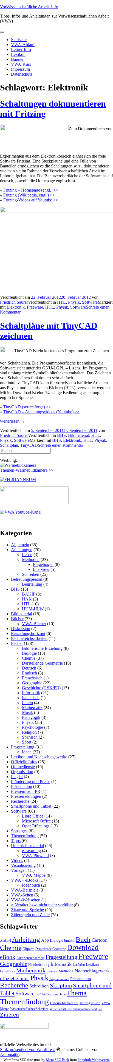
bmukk (69, 940)
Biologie (29, 653)
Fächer (17, 643)
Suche (40, 994)
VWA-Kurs (21, 64)
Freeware (35, 307)
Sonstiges (19, 830)
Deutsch (29, 668)
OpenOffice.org (35, 826)
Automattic (9, 1054)
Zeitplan (97, 1008)
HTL (61, 302)
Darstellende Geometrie (42, 663)
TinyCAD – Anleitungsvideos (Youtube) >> (41, 411)
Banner (17, 59)
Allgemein (20, 544)
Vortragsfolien (90, 1003)
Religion (29, 732)
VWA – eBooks (24, 880)
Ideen (27, 752)
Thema (77, 993)
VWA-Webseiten (25, 900)
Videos (17, 860)
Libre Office (32, 816)
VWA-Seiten (22, 895)
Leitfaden (79, 965)
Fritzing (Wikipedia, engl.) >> (29, 195)
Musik (27, 712)
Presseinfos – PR (25, 791)
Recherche (20, 801)
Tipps (16, 840)
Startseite (19, 39)
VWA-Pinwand (35, 855)
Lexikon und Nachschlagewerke (39, 756)
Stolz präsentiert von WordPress (27, 1049)
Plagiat (17, 776)
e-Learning (31, 850)
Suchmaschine (56, 994)
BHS (61, 435)
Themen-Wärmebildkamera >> (26, 470)
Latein (27, 702)
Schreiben (30, 574)
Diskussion (20, 628)
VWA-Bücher (34, 623)
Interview (41, 569)
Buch (83, 939)
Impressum (20, 69)
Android (5, 941)
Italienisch (30, 697)
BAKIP (28, 594)
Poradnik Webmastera (94, 1060)
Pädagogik (31, 717)
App (45, 940)
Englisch (29, 673)
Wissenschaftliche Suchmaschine (70, 1008)
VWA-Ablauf (23, 44)
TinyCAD (29, 445)
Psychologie (32, 727)
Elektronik (16, 307)
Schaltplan (9, 445)
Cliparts (28, 949)
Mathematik (32, 707)
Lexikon (18, 54)
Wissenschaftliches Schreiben (29, 1009)
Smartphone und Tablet (31, 806)
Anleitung (26, 939)
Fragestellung (22, 747)
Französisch (32, 678)
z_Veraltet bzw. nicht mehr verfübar (42, 904)
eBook (7, 957)
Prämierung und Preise (30, 781)
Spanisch (30, 737)
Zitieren (9, 1014)
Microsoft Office (36, 821)
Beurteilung (32, 584)
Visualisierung (23, 865)
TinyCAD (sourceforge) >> (27, 407)
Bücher (17, 618)
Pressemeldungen (26, 796)
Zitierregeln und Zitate (30, 914)
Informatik (31, 692)
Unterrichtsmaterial (27, 845)
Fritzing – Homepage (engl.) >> (30, 190)
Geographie (32, 683)
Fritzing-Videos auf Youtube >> (30, 200)
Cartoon (100, 940)
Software (90, 302)
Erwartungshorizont (28, 633)
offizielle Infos (14, 978)
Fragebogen (43, 564)
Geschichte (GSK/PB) (41, 687)
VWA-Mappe (34, 875)
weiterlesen (12, 421)
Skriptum (61, 986)
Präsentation (21, 786)
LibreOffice (7, 971)
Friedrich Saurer (14, 302)
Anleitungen (21, 549)
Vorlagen (19, 870)
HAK (27, 599)
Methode (66, 971)
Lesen (27, 554)
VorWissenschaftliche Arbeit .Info (29, 6)
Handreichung (38, 965)
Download (83, 947)
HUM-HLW (33, 609)
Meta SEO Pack (57, 1060)
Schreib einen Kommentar (60, 445)
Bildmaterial (78, 435)
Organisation (22, 771)
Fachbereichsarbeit (30, 958)
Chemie (28, 658)
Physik (74, 302)
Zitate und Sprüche (27, 909)
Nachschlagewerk (92, 970)
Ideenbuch (31, 885)
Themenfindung (25, 835)
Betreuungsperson (26, 579)
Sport (26, 742)
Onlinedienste (23, 766)
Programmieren (59, 979)
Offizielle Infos (24, 761)
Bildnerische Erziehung (42, 648)
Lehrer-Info (21, 49)
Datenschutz (21, 74)
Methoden (30, 559)
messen (52, 971)
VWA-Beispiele (24, 890)
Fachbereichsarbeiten (29, 638)
